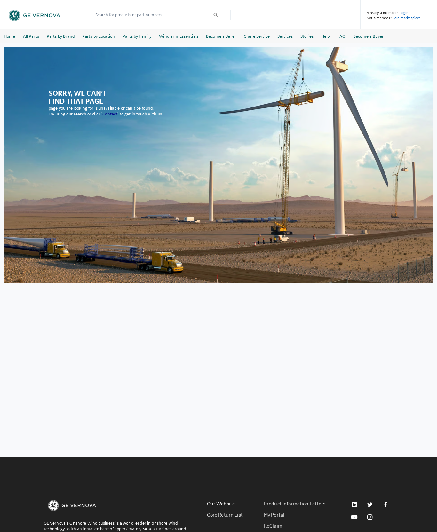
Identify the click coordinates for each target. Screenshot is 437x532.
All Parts (31, 36)
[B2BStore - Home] (34, 15)
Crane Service (257, 36)
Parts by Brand (61, 36)
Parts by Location (98, 36)
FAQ (342, 36)
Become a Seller (221, 36)
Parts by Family (137, 36)
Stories (307, 36)
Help (325, 36)
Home (9, 36)
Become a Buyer (368, 36)
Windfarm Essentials (178, 36)
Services (285, 36)
